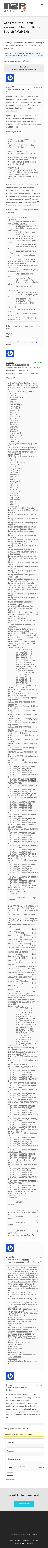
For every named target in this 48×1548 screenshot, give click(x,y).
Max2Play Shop (15, 1540)
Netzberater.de (32, 1534)
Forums (20, 43)
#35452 (26, 365)
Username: (10, 1443)
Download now (24, 1504)
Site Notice (29, 1544)
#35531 (26, 1387)
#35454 (26, 1259)
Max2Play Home (10, 43)
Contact (35, 1540)
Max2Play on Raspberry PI (34, 43)
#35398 (26, 89)
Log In (10, 1474)
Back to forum (24, 67)
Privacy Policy (19, 1544)
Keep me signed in (15, 1459)
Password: (10, 1451)
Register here (10, 1479)
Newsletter (26, 1540)
